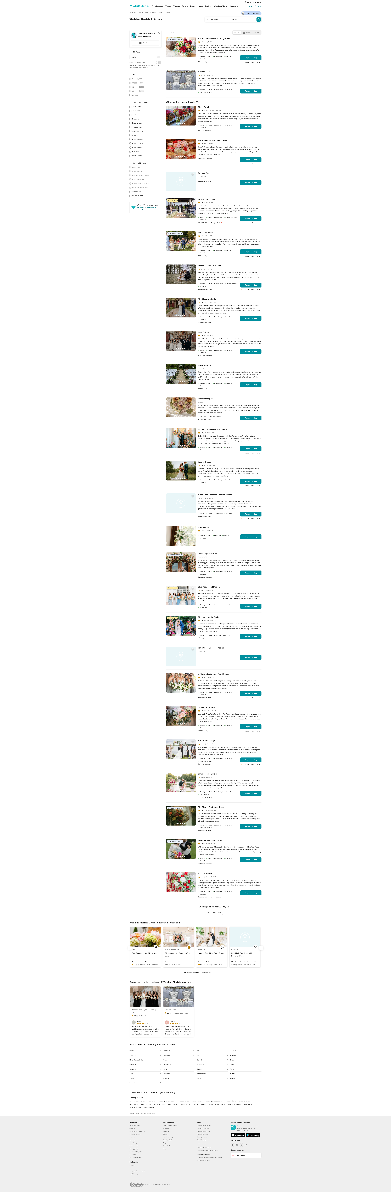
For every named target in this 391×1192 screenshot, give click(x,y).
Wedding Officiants (230, 1101)
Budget (165, 1134)
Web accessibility (135, 1158)
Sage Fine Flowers (206, 707)
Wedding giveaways (203, 1131)
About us (132, 1128)
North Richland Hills (136, 1060)
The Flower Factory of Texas (211, 807)
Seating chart (167, 1140)
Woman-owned (137, 196)
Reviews (132, 1168)
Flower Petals (137, 148)
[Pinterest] (241, 1145)
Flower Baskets (137, 139)
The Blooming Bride (207, 299)
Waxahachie (201, 1065)
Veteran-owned (137, 192)
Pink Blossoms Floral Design (211, 648)
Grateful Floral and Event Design (213, 140)
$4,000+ (135, 95)
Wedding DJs (152, 1101)
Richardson (167, 1065)
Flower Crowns (137, 143)
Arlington (133, 1055)
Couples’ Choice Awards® (138, 1171)
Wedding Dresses (159, 1104)
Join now (258, 6)
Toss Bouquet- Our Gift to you (144, 953)
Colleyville (166, 1074)
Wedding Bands (146, 1104)
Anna (131, 1074)
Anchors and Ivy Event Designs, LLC (214, 38)
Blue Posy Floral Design (209, 587)
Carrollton (200, 1060)
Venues (168, 6)
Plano (232, 1060)
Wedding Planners (183, 1101)
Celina (232, 1078)
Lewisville (166, 1055)
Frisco (199, 1055)
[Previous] (130, 948)
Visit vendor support (203, 1160)
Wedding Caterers (197, 1101)
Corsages (135, 135)
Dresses (193, 6)
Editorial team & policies (137, 1131)
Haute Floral (203, 527)
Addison (233, 1051)
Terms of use (134, 1146)
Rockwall (133, 1065)
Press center (134, 1140)
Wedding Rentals (244, 1101)
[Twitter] (237, 1145)
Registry (208, 6)
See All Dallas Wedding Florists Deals (194, 973)
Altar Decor (136, 111)
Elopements (234, 6)
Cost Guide (167, 1146)
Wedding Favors (149, 1107)
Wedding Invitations (234, 1104)
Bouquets (135, 119)
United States (240, 1155)
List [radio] (238, 32)
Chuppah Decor (137, 131)
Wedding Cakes (173, 1104)
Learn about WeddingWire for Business (209, 1157)
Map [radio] (258, 32)
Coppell (199, 1069)
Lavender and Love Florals (210, 840)
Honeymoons (201, 1143)
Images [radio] (248, 32)
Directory (132, 1165)
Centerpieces (137, 127)
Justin (132, 1078)
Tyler (232, 1065)
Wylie (232, 1069)
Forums (185, 6)
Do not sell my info (136, 1152)
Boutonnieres (137, 123)
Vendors (176, 6)
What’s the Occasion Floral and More (215, 495)
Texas (154, 12)
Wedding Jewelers (135, 1107)
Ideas (201, 6)
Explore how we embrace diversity (146, 208)
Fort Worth (167, 1051)
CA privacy (133, 1155)
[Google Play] (253, 1137)
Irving (198, 1051)
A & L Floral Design (206, 740)
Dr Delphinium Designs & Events (212, 429)
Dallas (161, 12)
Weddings (133, 12)
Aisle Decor (136, 107)
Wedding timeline (202, 1134)
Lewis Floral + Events (207, 774)
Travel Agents (248, 1104)
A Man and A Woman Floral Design (214, 674)
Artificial (135, 115)
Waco (199, 1078)
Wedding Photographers (137, 1101)
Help (164, 1149)
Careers (132, 1137)
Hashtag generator (203, 1128)
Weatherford (201, 1074)
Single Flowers (137, 156)
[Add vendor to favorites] (193, 40)
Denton (233, 1074)
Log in (251, 6)
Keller (165, 1069)
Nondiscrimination (135, 1134)
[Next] (261, 948)
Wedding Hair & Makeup (167, 1101)
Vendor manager (168, 1137)
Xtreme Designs (205, 399)
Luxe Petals (203, 332)
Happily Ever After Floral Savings (211, 953)
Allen (165, 1060)
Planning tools (157, 6)
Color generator (202, 1137)
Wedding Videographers (214, 1101)
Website (220, 6)
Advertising (133, 1143)
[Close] (158, 32)
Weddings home (135, 1125)
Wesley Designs (205, 462)
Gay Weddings (134, 1174)
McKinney (233, 1055)
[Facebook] (232, 1145)
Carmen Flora (204, 72)
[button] (158, 57)
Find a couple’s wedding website (207, 1150)
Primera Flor (203, 173)
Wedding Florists (144, 12)
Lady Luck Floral (205, 232)
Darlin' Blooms (204, 365)
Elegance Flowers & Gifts (209, 266)
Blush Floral (203, 107)
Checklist (166, 1128)
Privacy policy (134, 1149)
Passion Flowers (205, 873)
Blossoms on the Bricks (208, 617)
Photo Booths (134, 1104)
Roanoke (166, 1078)
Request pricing (251, 58)
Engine (165, 1143)
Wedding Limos (186, 1104)
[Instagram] (246, 1145)
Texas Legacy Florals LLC (209, 553)
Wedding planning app (204, 1125)
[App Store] (238, 1137)
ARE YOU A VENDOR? (254, 2)
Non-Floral (135, 152)
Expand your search (213, 912)
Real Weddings (202, 1140)
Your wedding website (170, 1125)
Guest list (166, 1131)
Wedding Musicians (200, 1104)
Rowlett (132, 1083)
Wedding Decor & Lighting (217, 1104)
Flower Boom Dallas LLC (209, 199)
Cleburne (133, 1069)
